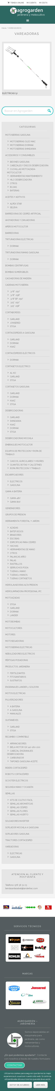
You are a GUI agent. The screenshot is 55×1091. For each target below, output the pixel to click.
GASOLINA (15, 485)
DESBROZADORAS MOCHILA (19, 438)
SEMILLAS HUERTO (19, 814)
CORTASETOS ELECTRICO (17, 366)
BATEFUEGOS (16, 531)
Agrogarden (27, 12)
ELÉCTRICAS (16, 853)
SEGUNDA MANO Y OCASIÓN (19, 787)
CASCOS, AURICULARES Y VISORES (27, 461)
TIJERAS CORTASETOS (21, 578)
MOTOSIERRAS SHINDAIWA (23, 149)
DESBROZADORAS (14, 410)
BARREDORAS (12, 233)
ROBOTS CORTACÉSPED (17, 774)
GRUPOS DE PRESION (15, 514)
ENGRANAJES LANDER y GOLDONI (22, 687)
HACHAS (14, 546)
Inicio (4, 28)
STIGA (13, 326)
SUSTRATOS (16, 680)
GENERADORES (12, 508)
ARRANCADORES (18, 743)
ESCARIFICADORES (14, 475)
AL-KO (13, 373)
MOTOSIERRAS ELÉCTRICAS (18, 647)
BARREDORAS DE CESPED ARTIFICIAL (23, 214)
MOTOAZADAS (12, 598)
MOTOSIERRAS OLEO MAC (22, 141)
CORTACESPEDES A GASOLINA (20, 333)
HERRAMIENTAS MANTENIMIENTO (26, 176)
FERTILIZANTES (17, 673)
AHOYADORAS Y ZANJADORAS (20, 220)
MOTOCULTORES (13, 628)
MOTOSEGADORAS (14, 641)
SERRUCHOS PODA (19, 567)
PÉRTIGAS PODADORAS (16, 660)
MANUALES (15, 713)
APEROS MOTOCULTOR (16, 226)
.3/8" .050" (15, 291)
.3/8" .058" (15, 295)
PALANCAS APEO (18, 557)
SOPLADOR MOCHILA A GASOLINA (22, 827)
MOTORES (10, 634)
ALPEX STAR (16, 204)
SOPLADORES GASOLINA (17, 834)
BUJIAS (13, 187)
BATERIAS (14, 190)
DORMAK (14, 246)
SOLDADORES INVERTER (17, 821)
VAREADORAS (12, 846)
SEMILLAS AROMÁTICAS (21, 804)
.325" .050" (15, 302)
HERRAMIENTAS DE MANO (22, 549)
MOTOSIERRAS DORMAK (22, 145)
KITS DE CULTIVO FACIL (21, 800)
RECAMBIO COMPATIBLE (17, 737)
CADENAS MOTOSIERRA (16, 285)
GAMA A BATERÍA (13, 491)
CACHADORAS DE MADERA (18, 278)
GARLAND (15, 319)
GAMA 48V (15, 498)
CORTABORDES (12, 312)
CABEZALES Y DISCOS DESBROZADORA (29, 165)
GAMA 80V (15, 502)
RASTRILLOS (16, 564)
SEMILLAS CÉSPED (19, 807)
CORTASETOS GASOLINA (17, 387)
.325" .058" (15, 306)
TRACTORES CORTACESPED (18, 840)
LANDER (14, 615)
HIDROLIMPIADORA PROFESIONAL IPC (23, 591)
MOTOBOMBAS (12, 621)
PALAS (13, 560)
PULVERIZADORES (14, 700)
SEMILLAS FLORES (19, 811)
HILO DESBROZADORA (21, 180)
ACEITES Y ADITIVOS (15, 197)
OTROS (13, 183)
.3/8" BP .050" (16, 299)
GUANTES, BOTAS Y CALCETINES (26, 465)
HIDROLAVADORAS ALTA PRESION (21, 585)
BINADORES (15, 535)
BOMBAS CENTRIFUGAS (16, 265)
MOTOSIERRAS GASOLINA (17, 135)
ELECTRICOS (16, 481)
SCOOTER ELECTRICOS (16, 780)
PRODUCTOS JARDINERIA (17, 666)
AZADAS (14, 528)
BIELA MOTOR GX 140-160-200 (25, 747)
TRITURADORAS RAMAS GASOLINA (22, 252)
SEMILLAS (10, 793)
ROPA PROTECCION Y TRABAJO (25, 468)
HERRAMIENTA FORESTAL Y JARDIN (22, 521)
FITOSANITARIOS (18, 677)
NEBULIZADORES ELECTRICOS (20, 654)
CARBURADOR (17, 758)
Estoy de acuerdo (19, 1085)
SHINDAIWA (15, 421)
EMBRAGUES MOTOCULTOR (19, 445)
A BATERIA (15, 706)
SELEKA (13, 207)
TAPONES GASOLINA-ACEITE (24, 761)
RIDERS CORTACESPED (16, 768)
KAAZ (12, 347)
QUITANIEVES (11, 720)
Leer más (40, 1085)
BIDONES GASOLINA (19, 162)
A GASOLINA (16, 710)
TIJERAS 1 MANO (18, 571)
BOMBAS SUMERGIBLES (16, 272)
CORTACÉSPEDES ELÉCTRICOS (20, 353)
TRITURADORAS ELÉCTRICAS (19, 239)
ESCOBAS (14, 538)
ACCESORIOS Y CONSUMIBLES (20, 155)
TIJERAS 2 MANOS (18, 575)
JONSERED (15, 323)
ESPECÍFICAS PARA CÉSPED (23, 542)
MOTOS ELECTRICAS (15, 693)
